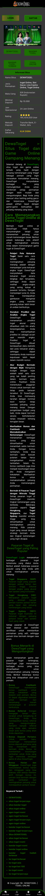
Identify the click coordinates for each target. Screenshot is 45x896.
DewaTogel (32, 164)
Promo (39, 894)
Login (17, 894)
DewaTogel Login (15, 557)
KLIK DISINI (25, 131)
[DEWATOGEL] (22, 6)
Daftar (28, 894)
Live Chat (5, 894)
